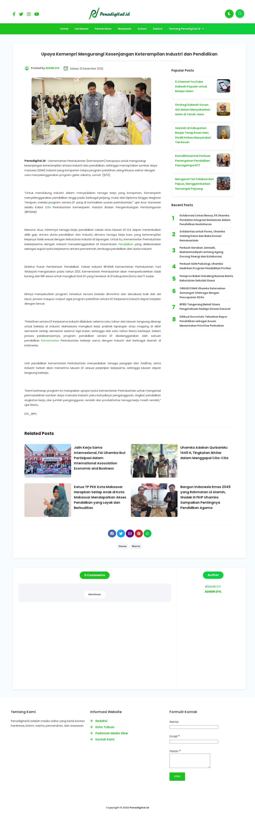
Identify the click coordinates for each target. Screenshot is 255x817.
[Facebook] (14, 14)
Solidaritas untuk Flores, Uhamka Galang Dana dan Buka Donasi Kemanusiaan (202, 236)
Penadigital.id (139, 807)
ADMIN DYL (213, 591)
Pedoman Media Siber (111, 733)
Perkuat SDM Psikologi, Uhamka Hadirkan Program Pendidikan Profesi (205, 266)
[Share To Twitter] (121, 533)
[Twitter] (21, 14)
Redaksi (101, 721)
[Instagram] (29, 14)
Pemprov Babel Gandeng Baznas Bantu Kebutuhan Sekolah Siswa (206, 278)
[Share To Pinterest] (139, 533)
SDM (48, 207)
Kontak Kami (104, 739)
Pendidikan (125, 244)
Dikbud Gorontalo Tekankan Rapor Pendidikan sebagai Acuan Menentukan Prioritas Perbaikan (203, 321)
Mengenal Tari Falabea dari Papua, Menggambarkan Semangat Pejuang (194, 184)
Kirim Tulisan (104, 727)
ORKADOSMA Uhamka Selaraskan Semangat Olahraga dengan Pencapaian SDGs (202, 292)
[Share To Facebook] (112, 533)
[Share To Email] (130, 533)
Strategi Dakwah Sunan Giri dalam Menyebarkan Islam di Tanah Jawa (192, 109)
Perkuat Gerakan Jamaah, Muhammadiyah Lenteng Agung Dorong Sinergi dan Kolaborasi (201, 252)
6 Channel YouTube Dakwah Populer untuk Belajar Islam (191, 86)
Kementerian (50, 340)
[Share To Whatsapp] (147, 533)
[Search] (240, 13)
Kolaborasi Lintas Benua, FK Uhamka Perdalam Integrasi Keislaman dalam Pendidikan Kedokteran (205, 220)
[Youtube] (36, 14)
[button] (229, 14)
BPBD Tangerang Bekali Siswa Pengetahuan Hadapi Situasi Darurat (205, 307)
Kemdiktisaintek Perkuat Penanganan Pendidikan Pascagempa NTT (192, 160)
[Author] (213, 586)
